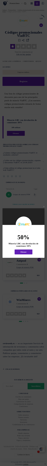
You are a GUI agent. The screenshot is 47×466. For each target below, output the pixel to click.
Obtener (23, 252)
